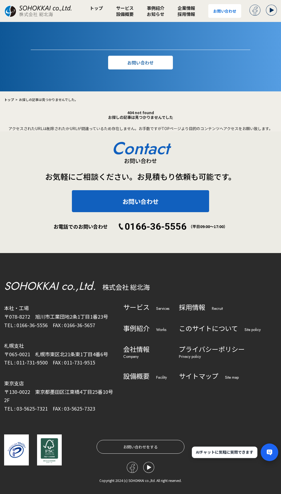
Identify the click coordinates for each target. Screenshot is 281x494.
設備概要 (125, 14)
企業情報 (186, 8)
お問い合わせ (224, 11)
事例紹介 (155, 8)
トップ (96, 8)
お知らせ (155, 14)
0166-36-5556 (156, 226)
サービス (125, 8)
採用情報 (186, 14)
